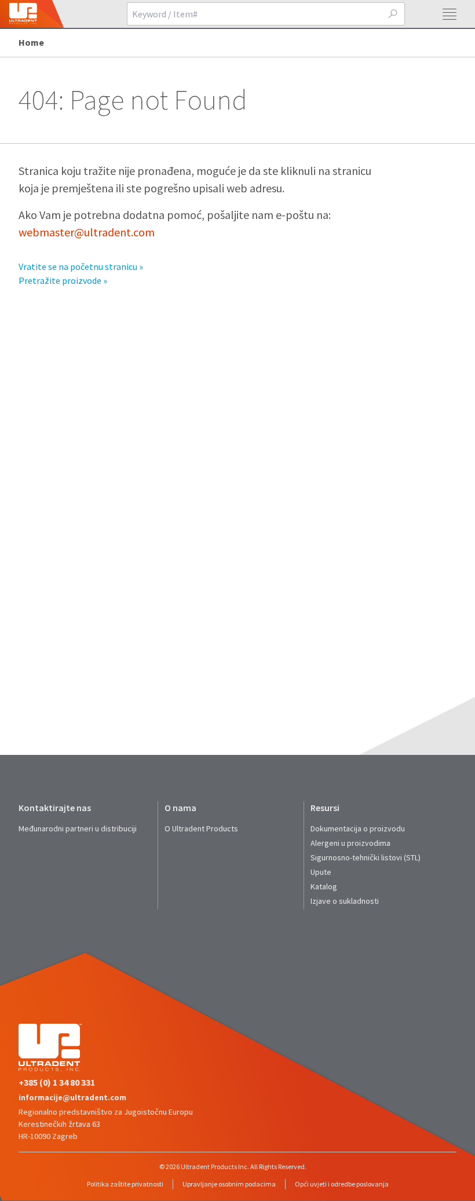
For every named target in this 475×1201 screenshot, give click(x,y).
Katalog (323, 886)
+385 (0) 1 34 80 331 (57, 1082)
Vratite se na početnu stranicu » (81, 266)
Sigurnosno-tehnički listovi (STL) (365, 857)
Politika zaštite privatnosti (125, 1184)
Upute (320, 872)
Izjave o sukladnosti (344, 901)
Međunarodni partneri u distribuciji (78, 828)
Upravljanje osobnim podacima (229, 1184)
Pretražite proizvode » (63, 280)
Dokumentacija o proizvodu (357, 828)
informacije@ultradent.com (72, 1097)
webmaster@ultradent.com (87, 232)
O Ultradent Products (201, 828)
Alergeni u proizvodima (350, 843)
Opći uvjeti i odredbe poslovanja (342, 1184)
